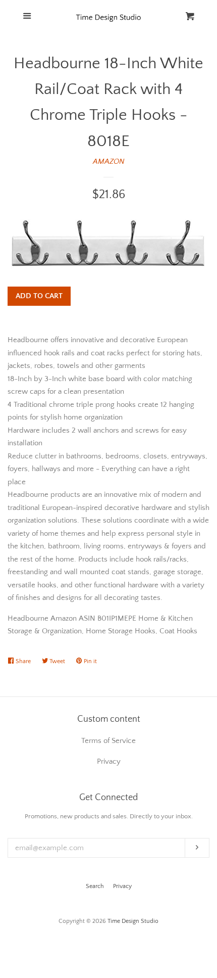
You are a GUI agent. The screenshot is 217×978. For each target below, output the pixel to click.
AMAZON (109, 161)
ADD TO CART (39, 296)
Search (95, 886)
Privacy (122, 886)
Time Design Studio (132, 921)
